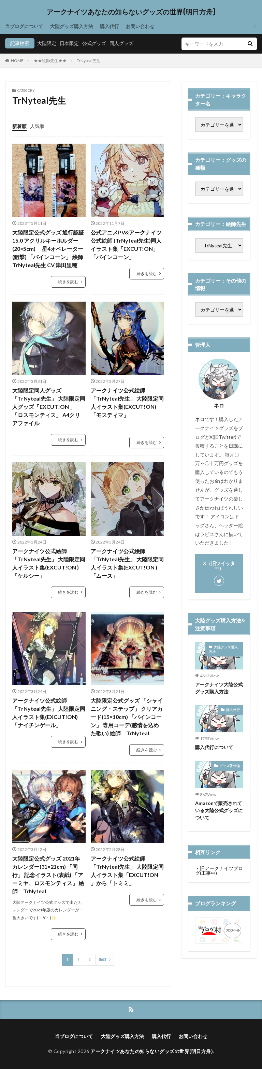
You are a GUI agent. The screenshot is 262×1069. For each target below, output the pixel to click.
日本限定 (69, 43)
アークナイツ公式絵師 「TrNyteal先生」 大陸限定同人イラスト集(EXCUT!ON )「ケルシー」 (48, 563)
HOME (17, 60)
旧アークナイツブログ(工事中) (219, 870)
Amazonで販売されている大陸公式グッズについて (219, 810)
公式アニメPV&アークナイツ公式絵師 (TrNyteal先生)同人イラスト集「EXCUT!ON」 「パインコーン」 (126, 244)
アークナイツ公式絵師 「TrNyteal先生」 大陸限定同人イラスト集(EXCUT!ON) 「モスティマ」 (127, 402)
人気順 (37, 126)
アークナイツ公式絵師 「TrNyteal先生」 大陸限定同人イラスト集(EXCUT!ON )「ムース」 (127, 563)
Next (103, 959)
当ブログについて (24, 26)
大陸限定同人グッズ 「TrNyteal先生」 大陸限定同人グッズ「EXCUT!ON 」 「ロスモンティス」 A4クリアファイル (48, 406)
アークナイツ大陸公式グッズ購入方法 (219, 687)
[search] (250, 44)
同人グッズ (121, 43)
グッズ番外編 (229, 766)
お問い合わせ (140, 26)
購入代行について (214, 747)
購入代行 (109, 26)
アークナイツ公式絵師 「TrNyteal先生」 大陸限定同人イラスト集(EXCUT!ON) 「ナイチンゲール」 (48, 712)
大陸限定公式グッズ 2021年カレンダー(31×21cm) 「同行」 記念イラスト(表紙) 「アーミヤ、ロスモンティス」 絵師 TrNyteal (48, 874)
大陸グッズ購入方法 (71, 26)
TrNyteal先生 (89, 60)
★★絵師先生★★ (50, 60)
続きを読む (68, 281)
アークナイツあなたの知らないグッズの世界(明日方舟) (131, 12)
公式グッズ (94, 43)
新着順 (19, 126)
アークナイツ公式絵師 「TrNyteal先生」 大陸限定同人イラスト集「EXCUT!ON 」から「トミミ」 (127, 870)
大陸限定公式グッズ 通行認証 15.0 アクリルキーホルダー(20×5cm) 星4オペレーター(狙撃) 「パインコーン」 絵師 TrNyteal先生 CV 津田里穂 (49, 248)
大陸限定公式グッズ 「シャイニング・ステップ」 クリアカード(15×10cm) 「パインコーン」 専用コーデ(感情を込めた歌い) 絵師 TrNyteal (127, 716)
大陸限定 (46, 43)
